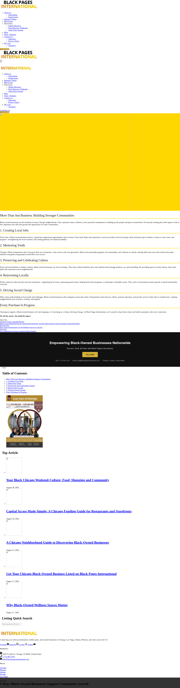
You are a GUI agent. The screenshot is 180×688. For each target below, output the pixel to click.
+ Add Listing (4, 49)
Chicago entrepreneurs (23, 324)
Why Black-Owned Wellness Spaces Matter (37, 605)
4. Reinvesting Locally (14, 388)
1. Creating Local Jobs (14, 381)
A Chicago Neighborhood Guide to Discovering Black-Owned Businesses (57, 542)
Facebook (3, 322)
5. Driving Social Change (16, 390)
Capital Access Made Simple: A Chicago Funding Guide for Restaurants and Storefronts (69, 511)
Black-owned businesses (8, 324)
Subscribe (12, 39)
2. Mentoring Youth (13, 383)
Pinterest (21, 322)
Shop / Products (10, 35)
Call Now (90, 354)
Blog (6, 32)
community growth (37, 324)
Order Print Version (15, 30)
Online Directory (14, 26)
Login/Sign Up (5, 110)
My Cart (7, 43)
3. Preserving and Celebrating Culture (20, 386)
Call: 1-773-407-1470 (63, 360)
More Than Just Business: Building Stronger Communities (28, 379)
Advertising (12, 15)
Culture (45, 324)
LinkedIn (15, 322)
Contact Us (8, 37)
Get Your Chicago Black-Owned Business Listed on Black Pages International (61, 574)
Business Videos (10, 19)
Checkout (12, 45)
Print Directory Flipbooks (18, 28)
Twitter (9, 322)
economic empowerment (56, 324)
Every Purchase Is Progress (16, 392)
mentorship (76, 324)
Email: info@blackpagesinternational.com (86, 360)
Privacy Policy (13, 41)
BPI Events (8, 21)
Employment (13, 17)
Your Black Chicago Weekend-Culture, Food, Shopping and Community (57, 480)
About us (7, 13)
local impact (68, 324)
